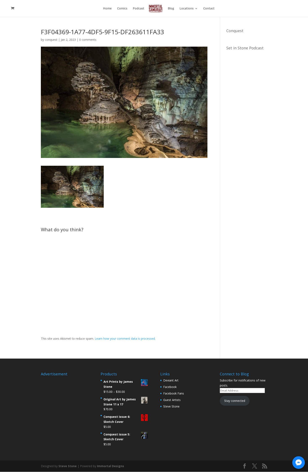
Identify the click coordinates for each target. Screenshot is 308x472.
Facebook (170, 387)
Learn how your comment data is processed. (125, 339)
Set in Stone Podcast (245, 47)
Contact (209, 8)
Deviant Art (171, 380)
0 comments (87, 40)
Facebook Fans (173, 393)
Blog (171, 8)
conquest (51, 40)
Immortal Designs (110, 466)
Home (107, 8)
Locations (187, 8)
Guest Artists (172, 400)
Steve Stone (171, 406)
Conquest (234, 30)
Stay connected (234, 401)
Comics (122, 8)
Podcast (138, 8)
